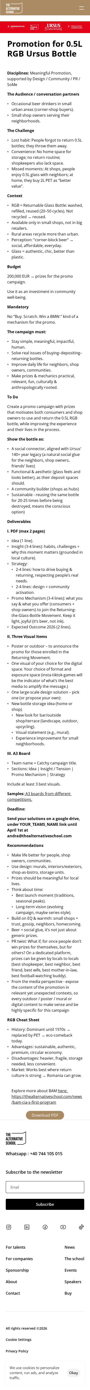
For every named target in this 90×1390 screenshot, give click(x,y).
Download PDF (45, 1115)
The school (74, 1258)
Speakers (73, 1281)
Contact (13, 1293)
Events (71, 1270)
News (70, 1247)
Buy (68, 1293)
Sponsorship (17, 1270)
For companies (19, 1258)
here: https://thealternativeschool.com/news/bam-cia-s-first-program (47, 1096)
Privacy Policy (17, 1351)
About (11, 1281)
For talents (15, 1247)
